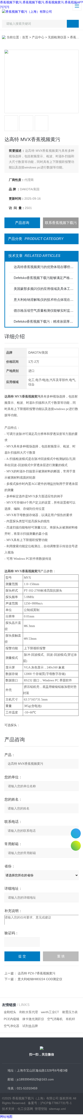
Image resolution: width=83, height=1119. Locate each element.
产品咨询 (22, 223)
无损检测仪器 (57, 37)
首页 (25, 37)
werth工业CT (50, 1012)
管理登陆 (41, 1109)
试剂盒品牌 (30, 1026)
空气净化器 (11, 1026)
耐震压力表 (70, 1012)
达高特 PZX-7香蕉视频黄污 (36, 973)
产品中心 (38, 37)
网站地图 (6, 1116)
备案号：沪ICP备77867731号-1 (50, 1103)
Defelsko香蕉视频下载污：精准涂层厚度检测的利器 (44, 321)
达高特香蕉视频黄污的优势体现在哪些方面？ (44, 267)
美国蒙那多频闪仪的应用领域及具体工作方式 (44, 289)
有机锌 (70, 1019)
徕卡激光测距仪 (33, 1019)
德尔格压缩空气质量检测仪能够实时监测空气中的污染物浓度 (44, 310)
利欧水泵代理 (28, 1012)
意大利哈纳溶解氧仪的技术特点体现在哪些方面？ (44, 299)
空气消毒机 (55, 1019)
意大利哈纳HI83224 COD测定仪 (40, 979)
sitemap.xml (57, 1109)
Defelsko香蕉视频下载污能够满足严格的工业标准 (44, 278)
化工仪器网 (25, 1109)
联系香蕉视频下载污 (61, 223)
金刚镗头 (10, 1012)
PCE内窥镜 (11, 1019)
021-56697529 (76, 833)
